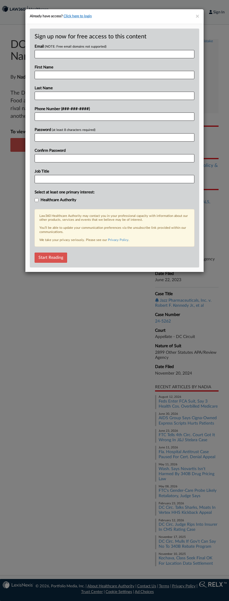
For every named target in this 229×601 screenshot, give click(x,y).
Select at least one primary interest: (65, 192)
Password (65, 130)
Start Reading (50, 258)
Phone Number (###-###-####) (62, 109)
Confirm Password (50, 151)
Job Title (42, 171)
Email (70, 46)
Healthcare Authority (58, 200)
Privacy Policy (118, 240)
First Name (44, 67)
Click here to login (78, 16)
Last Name (44, 88)
